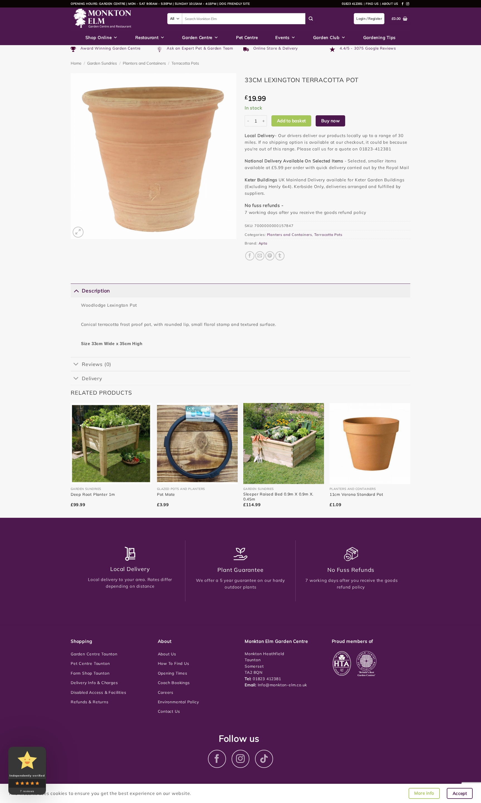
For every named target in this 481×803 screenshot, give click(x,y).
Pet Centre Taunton (90, 663)
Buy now (330, 120)
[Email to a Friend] (259, 255)
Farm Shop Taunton (90, 673)
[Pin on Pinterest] (269, 255)
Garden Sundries (102, 63)
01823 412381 (352, 4)
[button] (78, 232)
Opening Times (172, 673)
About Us (167, 653)
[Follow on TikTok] (264, 759)
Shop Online (98, 37)
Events (282, 37)
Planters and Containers (144, 63)
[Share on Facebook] (249, 255)
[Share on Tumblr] (279, 255)
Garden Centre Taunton (94, 653)
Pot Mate (166, 494)
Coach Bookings (174, 682)
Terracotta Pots (185, 63)
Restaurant (147, 37)
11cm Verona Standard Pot (356, 494)
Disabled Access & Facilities (98, 692)
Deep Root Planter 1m (93, 494)
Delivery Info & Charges (94, 682)
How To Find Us (173, 663)
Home (76, 63)
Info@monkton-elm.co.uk (282, 684)
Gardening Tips (379, 37)
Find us (372, 4)
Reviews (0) (96, 364)
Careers (166, 692)
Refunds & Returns (90, 701)
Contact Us (169, 711)
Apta (263, 243)
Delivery (92, 378)
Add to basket (291, 120)
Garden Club (326, 37)
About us (390, 4)
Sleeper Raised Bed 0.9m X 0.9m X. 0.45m (278, 497)
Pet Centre (247, 37)
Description (96, 290)
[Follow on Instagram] (407, 4)
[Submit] (310, 18)
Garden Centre (197, 37)
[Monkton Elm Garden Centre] (115, 19)
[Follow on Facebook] (402, 4)
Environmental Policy (178, 701)
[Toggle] (76, 290)
